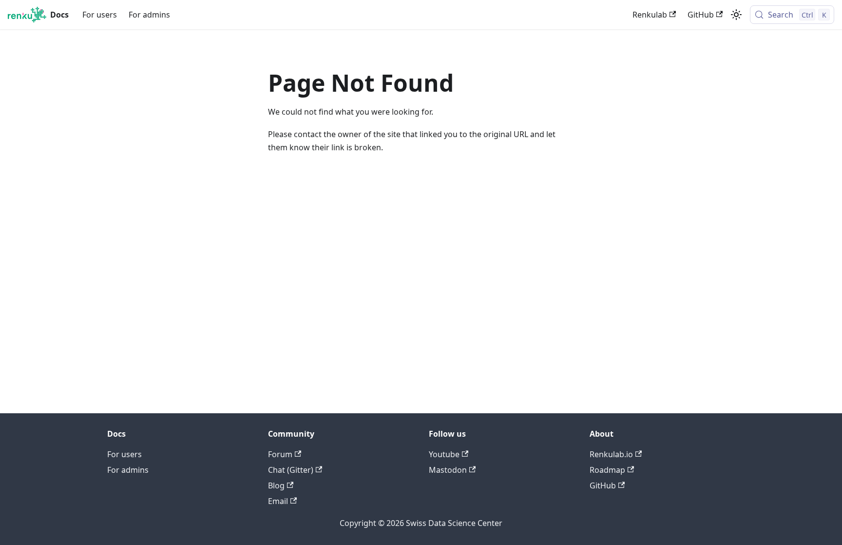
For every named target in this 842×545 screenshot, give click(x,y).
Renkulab (649, 14)
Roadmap (607, 469)
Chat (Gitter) (290, 469)
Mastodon (448, 469)
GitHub (701, 14)
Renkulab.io (611, 454)
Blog (276, 485)
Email (278, 501)
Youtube (444, 454)
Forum (280, 454)
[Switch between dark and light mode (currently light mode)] (736, 14)
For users (99, 14)
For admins (149, 14)
